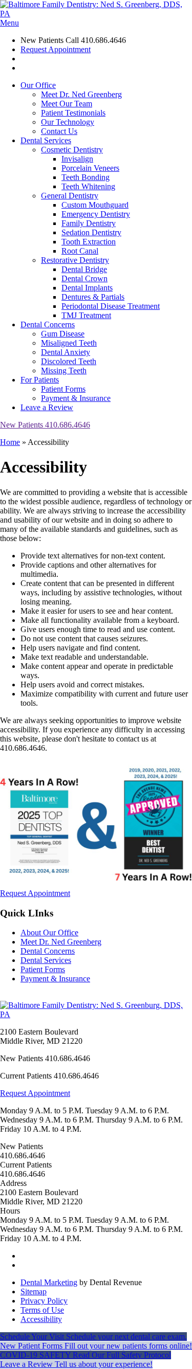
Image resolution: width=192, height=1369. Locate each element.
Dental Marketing (48, 1282)
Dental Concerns (47, 324)
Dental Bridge (84, 269)
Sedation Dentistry (91, 232)
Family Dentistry (88, 223)
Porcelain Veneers (90, 168)
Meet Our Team (66, 103)
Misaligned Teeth (69, 343)
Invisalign (77, 158)
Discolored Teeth (68, 361)
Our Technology (67, 122)
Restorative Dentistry (75, 260)
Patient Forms (63, 389)
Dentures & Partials (92, 297)
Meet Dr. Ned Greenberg (81, 94)
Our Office (38, 85)
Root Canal (79, 250)
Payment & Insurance (76, 398)
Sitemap (33, 1291)
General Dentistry (69, 195)
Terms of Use (42, 1310)
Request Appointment (55, 49)
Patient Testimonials (73, 112)
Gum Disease (62, 333)
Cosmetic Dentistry (72, 149)
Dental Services (45, 140)
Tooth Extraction (88, 241)
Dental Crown (84, 278)
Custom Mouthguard (95, 204)
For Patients (39, 379)
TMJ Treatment (86, 315)
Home (10, 442)
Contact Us (59, 131)
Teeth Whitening (88, 186)
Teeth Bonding (85, 177)
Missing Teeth (64, 370)
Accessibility (41, 1319)
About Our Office (49, 932)
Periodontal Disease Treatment (110, 306)
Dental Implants (87, 287)
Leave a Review (46, 407)
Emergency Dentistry (95, 214)
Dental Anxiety (65, 352)
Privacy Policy (44, 1300)
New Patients (45, 424)
